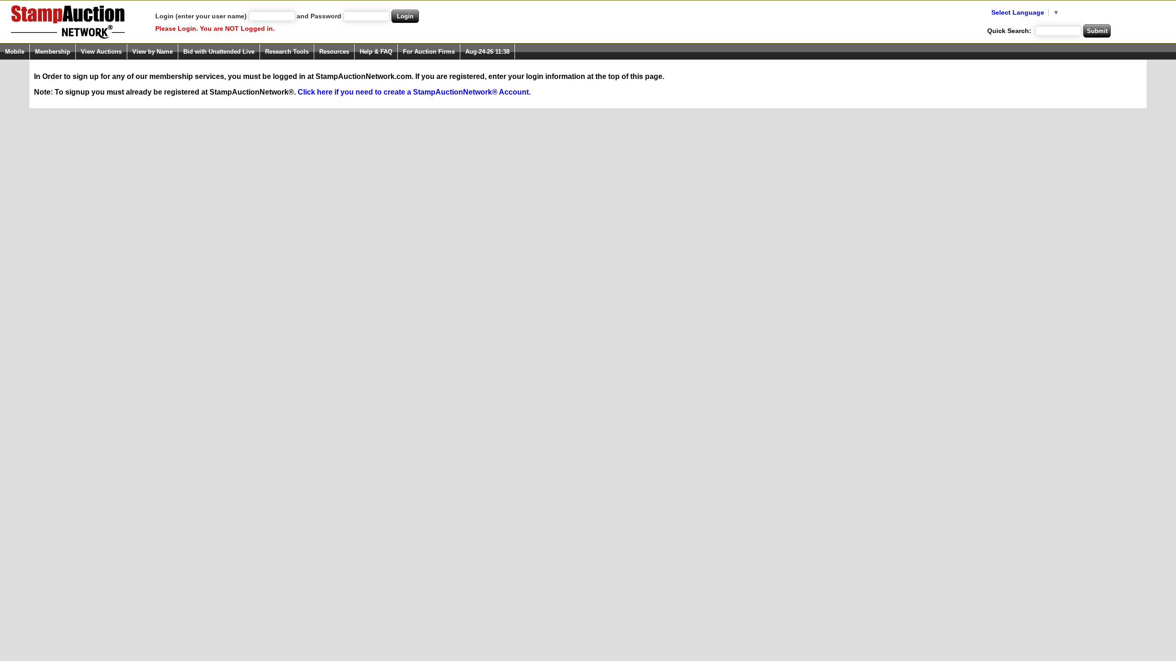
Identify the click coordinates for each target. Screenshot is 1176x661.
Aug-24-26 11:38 (487, 51)
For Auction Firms (429, 51)
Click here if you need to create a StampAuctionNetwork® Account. (414, 92)
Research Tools (287, 51)
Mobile (14, 51)
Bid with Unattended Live (218, 51)
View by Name (152, 51)
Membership (52, 51)
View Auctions (101, 51)
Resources (334, 51)
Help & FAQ (376, 51)
